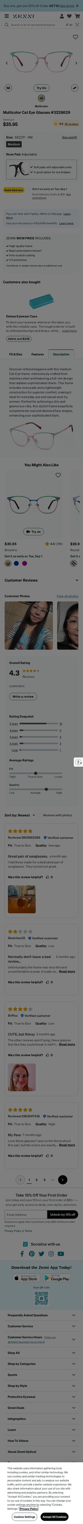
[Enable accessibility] (78, 762)
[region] (41, 1493)
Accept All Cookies (55, 1516)
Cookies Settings (24, 1516)
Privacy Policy (29, 1508)
